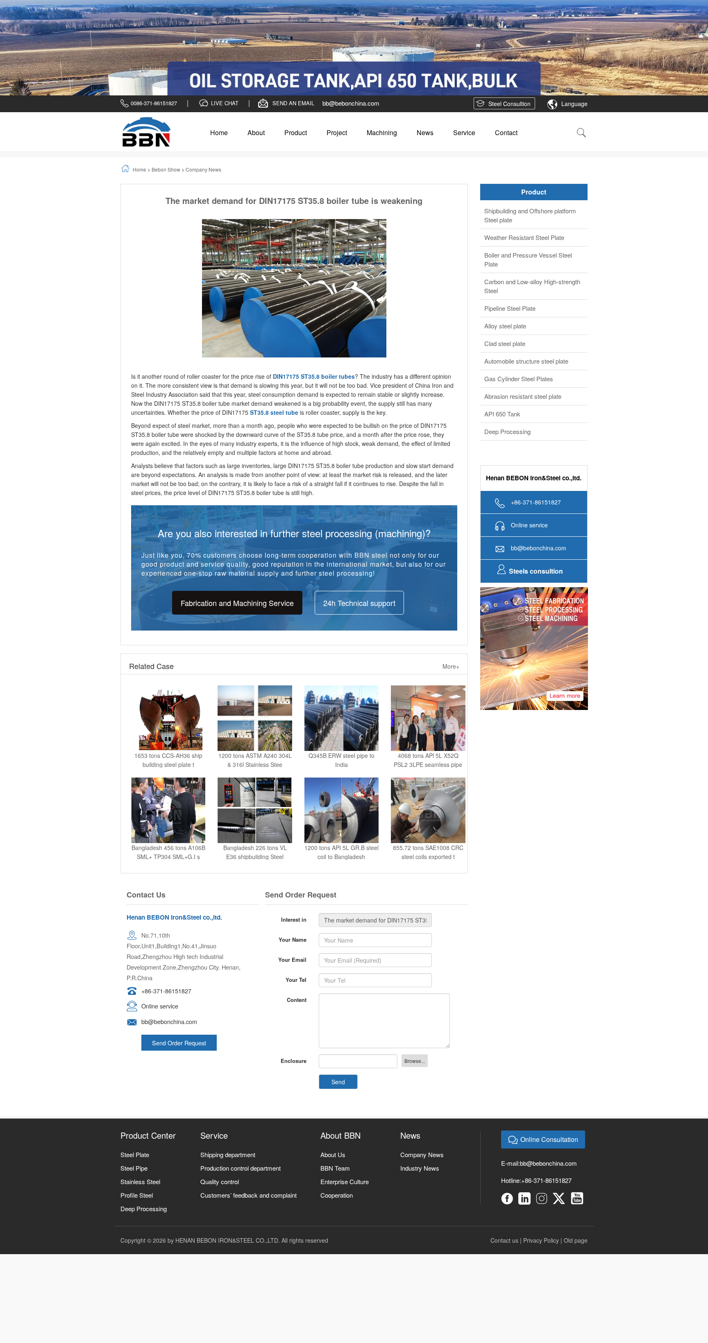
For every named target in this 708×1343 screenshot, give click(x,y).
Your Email (292, 908)
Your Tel (296, 928)
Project (337, 81)
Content (296, 948)
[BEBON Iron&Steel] (146, 80)
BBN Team (335, 1116)
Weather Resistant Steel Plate (524, 186)
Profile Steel (136, 1144)
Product (295, 81)
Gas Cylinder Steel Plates (518, 327)
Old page (576, 1189)
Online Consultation (549, 1088)
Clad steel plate (504, 292)
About (256, 81)
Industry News (419, 1116)
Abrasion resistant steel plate (522, 345)
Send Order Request (179, 992)
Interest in (293, 868)
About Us (332, 1103)
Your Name (292, 888)
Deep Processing (507, 380)
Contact (506, 81)
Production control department (240, 1116)
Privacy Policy (541, 1189)
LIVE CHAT (224, 52)
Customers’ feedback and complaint (248, 1144)
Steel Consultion (509, 52)
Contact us (504, 1189)
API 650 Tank (502, 362)
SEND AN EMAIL (293, 52)
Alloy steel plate (505, 274)
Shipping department (227, 1103)
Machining (382, 81)
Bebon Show (166, 118)
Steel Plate (134, 1103)
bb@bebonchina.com (350, 51)
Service (464, 81)
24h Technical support (359, 551)
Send (338, 1030)
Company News (203, 118)
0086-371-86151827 (154, 52)
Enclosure (293, 1009)
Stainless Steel (140, 1130)
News (425, 81)
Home (219, 81)
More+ (450, 615)
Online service (159, 955)
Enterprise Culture (344, 1130)
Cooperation (336, 1144)
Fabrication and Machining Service (237, 551)
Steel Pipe (134, 1116)
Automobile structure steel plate (526, 309)
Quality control (219, 1130)
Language (574, 52)
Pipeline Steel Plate (510, 257)
